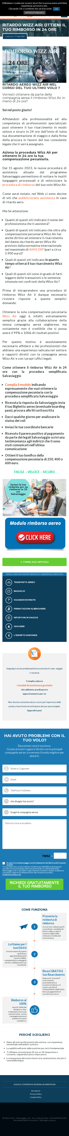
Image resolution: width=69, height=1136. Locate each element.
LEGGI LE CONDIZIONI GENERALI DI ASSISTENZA (35, 1084)
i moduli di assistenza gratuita (34, 685)
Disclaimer (35, 1091)
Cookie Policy (36, 1097)
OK (56, 9)
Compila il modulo (18, 384)
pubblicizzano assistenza (37, 198)
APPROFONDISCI (34, 12)
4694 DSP (36, 249)
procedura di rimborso (18, 184)
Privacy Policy (36, 1094)
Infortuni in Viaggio (25, 617)
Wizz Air (9, 316)
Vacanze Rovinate (24, 600)
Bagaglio (19, 591)
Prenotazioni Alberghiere (29, 609)
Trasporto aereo (24, 582)
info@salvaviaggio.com (11, 874)
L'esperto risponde (25, 635)
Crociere (19, 626)
